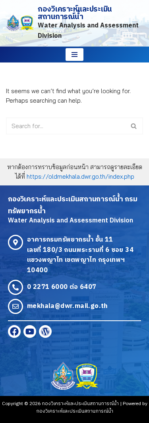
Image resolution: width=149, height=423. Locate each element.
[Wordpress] (45, 331)
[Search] (134, 126)
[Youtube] (29, 331)
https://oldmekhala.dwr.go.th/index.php (80, 176)
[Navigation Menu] (74, 54)
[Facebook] (14, 331)
